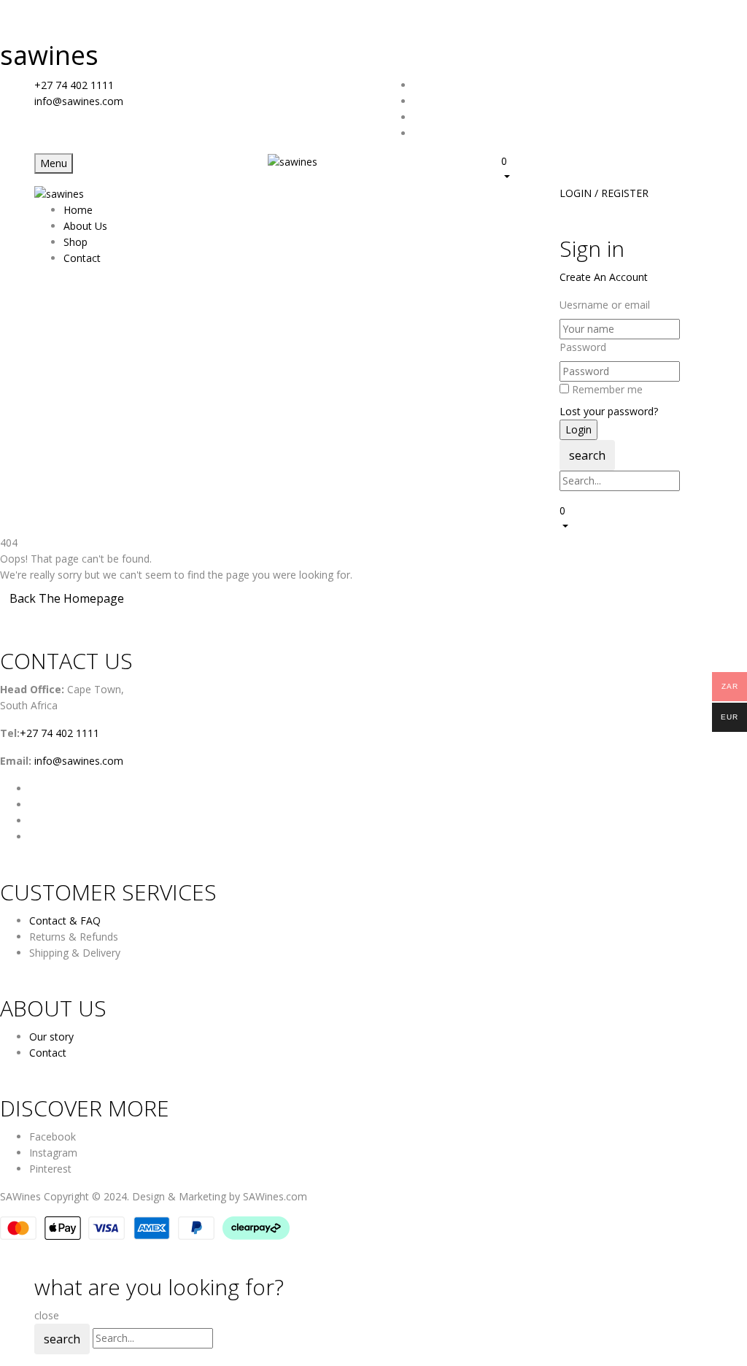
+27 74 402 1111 (74, 85)
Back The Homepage (66, 598)
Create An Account (604, 277)
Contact (47, 1053)
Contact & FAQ (65, 920)
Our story (51, 1036)
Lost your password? (609, 411)
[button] (607, 168)
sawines (49, 55)
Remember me (607, 389)
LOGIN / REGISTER (604, 193)
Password (583, 347)
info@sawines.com (78, 101)
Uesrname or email (605, 305)
